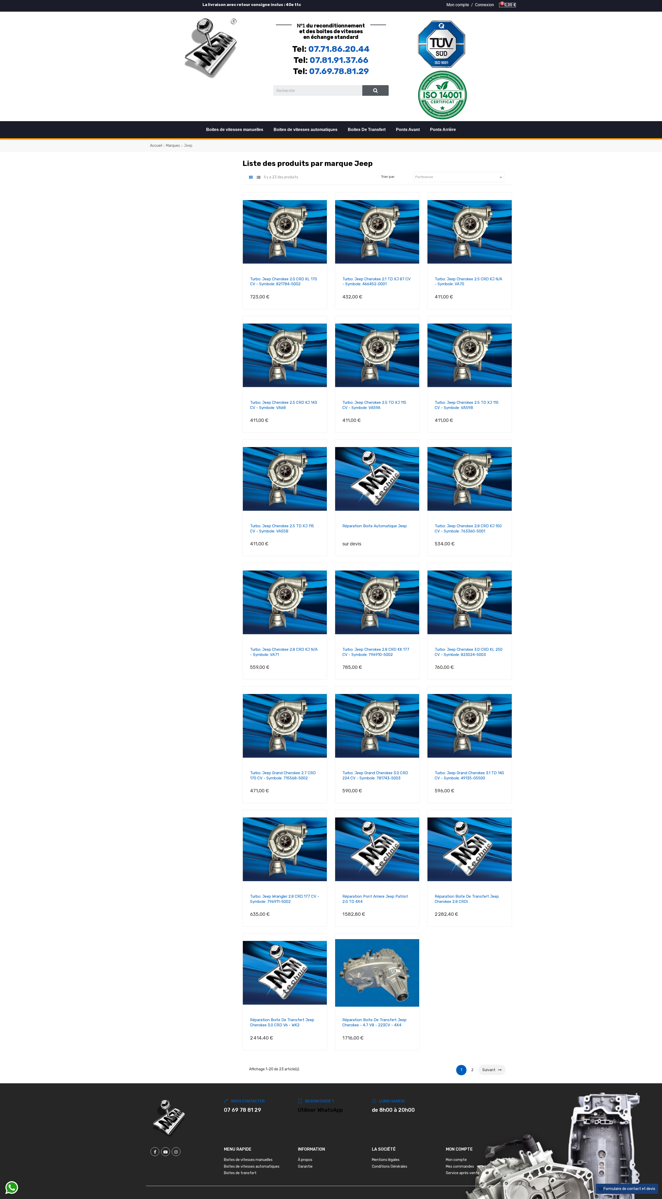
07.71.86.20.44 (339, 49)
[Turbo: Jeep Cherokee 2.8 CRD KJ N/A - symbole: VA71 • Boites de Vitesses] (285, 602)
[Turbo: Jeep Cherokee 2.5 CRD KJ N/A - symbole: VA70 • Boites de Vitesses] (469, 232)
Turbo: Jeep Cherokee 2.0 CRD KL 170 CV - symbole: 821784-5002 (283, 282)
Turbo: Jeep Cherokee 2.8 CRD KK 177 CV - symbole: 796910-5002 (375, 652)
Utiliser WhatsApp (320, 1110)
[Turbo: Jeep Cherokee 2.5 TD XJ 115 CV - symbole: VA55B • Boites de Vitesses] (285, 479)
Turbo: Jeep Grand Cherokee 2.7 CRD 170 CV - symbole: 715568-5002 (283, 775)
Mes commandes (460, 1166)
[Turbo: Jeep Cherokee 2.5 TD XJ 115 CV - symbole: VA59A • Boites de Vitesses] (377, 355)
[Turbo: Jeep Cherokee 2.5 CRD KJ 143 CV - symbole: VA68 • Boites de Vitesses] (285, 355)
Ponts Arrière (443, 129)
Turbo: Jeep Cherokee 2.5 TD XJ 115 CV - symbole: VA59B (467, 405)
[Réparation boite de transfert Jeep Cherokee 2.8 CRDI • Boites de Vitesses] (469, 849)
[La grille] (251, 177)
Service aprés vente (462, 1173)
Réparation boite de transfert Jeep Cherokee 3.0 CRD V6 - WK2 (282, 1022)
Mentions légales (386, 1160)
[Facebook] (155, 1151)
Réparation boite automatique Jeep (374, 526)
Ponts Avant (408, 129)
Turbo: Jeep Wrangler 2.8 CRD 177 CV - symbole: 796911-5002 (284, 899)
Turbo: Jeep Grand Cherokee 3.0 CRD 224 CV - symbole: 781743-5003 (375, 775)
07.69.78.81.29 (339, 71)
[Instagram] (176, 1151)
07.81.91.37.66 (339, 60)
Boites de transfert (240, 1173)
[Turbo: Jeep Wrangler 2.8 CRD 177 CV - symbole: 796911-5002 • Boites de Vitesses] (285, 849)
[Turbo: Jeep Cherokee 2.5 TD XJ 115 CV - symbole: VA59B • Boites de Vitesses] (469, 355)
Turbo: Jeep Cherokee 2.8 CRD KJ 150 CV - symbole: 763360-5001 (468, 528)
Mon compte (456, 1160)
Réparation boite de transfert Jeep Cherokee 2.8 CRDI (467, 899)
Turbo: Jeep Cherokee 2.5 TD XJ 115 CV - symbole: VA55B (282, 528)
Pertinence (459, 177)
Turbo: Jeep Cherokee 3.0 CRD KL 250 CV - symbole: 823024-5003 (468, 652)
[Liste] (258, 177)
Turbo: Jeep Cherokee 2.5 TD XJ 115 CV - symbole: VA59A (374, 405)
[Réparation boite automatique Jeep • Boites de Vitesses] (377, 479)
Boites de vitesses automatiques (305, 129)
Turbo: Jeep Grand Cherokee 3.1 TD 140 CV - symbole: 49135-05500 (469, 775)
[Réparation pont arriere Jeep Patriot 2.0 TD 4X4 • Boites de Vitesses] (377, 849)
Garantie (305, 1166)
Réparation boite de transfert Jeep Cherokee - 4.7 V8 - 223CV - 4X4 (374, 1022)
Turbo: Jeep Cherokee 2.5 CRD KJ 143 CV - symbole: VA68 (283, 405)
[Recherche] (375, 90)
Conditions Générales (389, 1166)
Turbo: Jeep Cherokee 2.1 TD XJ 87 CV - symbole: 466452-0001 (376, 282)
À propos (305, 1160)
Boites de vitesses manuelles (234, 129)
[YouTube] (165, 1151)
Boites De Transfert (367, 129)
